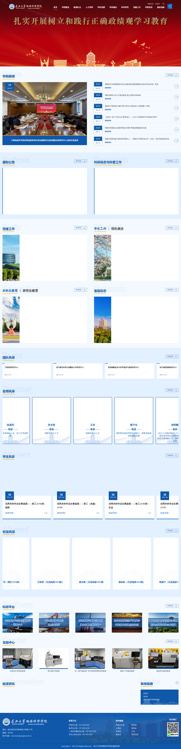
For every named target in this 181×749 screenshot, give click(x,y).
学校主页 (150, 4)
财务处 (134, 728)
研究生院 (135, 734)
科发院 (118, 731)
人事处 (118, 728)
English (157, 4)
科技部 (145, 696)
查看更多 (170, 75)
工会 (133, 731)
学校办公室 (120, 725)
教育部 (145, 693)
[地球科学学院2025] (25, 6)
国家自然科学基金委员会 (151, 699)
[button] (82, 61)
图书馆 (134, 725)
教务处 (118, 734)
